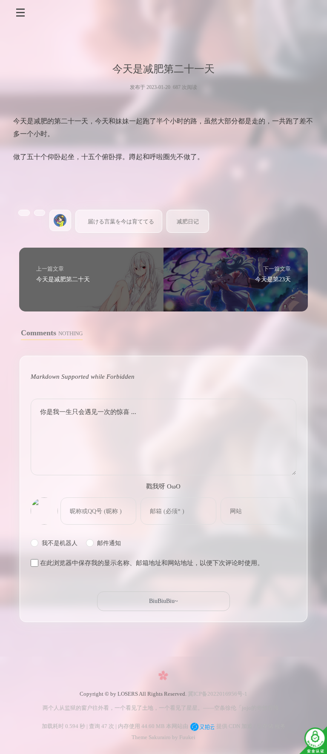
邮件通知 (109, 543)
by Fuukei (183, 737)
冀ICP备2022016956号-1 (217, 694)
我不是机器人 (59, 543)
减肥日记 (188, 221)
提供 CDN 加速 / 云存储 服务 (250, 726)
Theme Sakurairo (151, 737)
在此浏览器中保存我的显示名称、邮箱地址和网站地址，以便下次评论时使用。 (152, 563)
